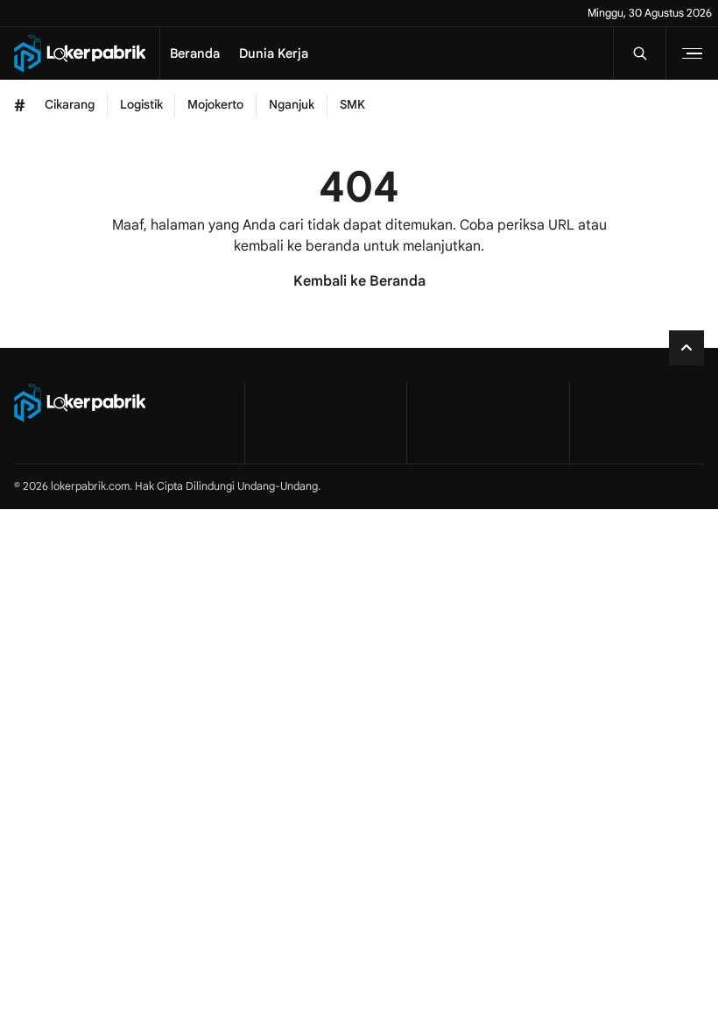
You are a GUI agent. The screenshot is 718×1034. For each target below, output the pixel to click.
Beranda (195, 53)
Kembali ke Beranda (359, 281)
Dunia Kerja (273, 53)
